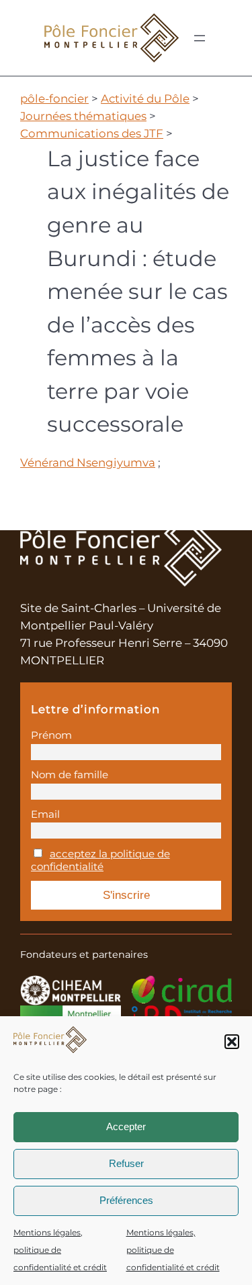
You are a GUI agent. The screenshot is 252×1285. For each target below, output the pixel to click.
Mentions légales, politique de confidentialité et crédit (60, 1249)
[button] (232, 1041)
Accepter (126, 1126)
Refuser (126, 1163)
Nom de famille (69, 774)
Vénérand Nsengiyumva (87, 462)
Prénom (51, 735)
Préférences (126, 1200)
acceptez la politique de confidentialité (100, 860)
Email (45, 814)
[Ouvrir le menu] (200, 38)
